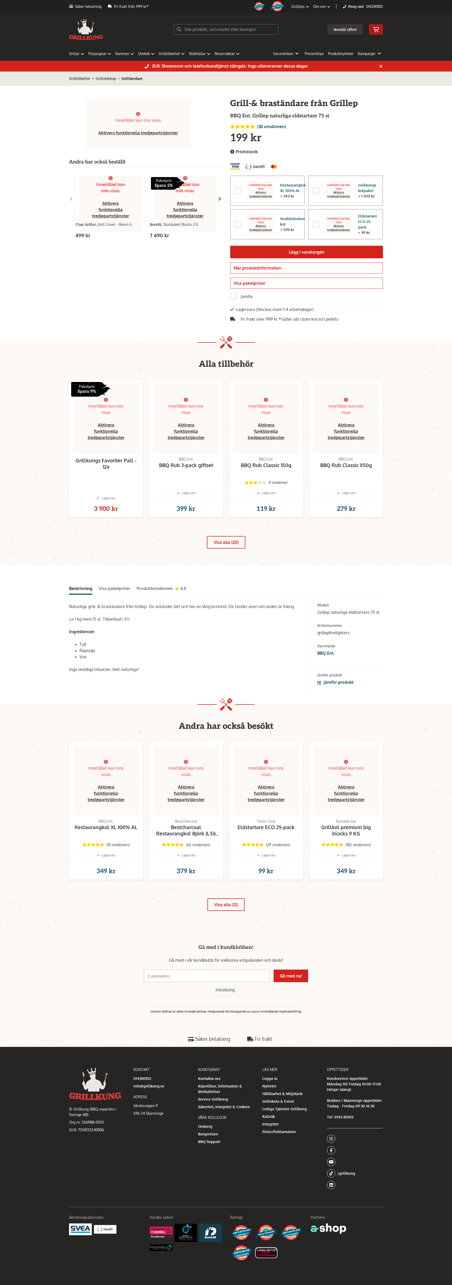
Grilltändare (132, 78)
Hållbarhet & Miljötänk (282, 1093)
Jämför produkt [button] (338, 682)
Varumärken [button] (283, 53)
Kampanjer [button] (367, 53)
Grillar (74, 53)
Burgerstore (208, 1134)
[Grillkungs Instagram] (353, 1139)
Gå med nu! (291, 975)
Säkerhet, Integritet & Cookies (224, 1106)
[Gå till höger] (220, 199)
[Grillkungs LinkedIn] (355, 1185)
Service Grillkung (213, 1099)
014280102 (374, 6)
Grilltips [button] (298, 6)
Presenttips (314, 53)
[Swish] (105, 1229)
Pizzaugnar (97, 53)
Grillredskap (106, 78)
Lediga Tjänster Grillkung (284, 1109)
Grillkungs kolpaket (367, 188)
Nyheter (269, 1086)
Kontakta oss (209, 1078)
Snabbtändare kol (292, 221)
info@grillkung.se (148, 1086)
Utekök (144, 53)
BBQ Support (209, 1141)
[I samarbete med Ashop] (328, 1228)
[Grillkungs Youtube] (353, 1162)
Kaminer (122, 53)
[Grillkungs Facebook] (353, 1150)
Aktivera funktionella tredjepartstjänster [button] (138, 132)
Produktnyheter (341, 53)
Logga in (270, 1078)
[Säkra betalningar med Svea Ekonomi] (80, 1229)
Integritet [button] (270, 1124)
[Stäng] (381, 66)
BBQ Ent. (326, 653)
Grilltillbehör (169, 53)
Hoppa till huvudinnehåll (224, 7)
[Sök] (179, 29)
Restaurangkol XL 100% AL (293, 188)
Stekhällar (197, 53)
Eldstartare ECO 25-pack (367, 221)
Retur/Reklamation (279, 1131)
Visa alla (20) (226, 542)
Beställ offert (345, 29)
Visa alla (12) (226, 904)
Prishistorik (246, 151)
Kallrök (268, 1116)
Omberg (205, 1126)
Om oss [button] (320, 6)
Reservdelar (225, 53)
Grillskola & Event (278, 1101)
